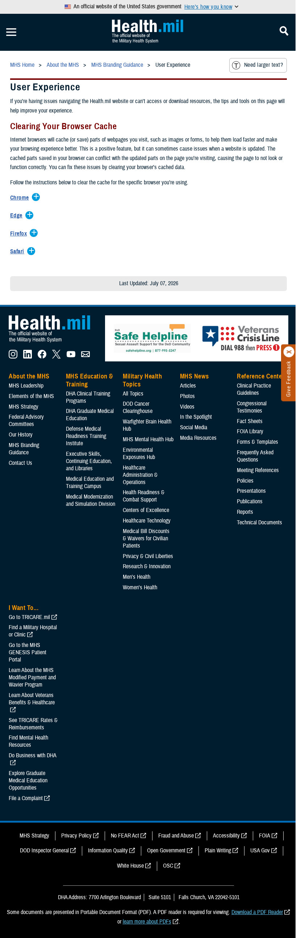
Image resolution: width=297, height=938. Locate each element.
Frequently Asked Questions (255, 456)
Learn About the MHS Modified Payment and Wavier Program (32, 677)
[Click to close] (289, 352)
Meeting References (258, 470)
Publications (250, 501)
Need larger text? (263, 65)
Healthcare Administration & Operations (140, 475)
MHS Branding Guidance (24, 449)
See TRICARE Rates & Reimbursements (33, 724)
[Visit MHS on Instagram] (13, 356)
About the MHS (29, 376)
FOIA (264, 835)
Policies (245, 480)
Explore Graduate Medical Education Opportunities (28, 780)
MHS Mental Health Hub (148, 439)
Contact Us (20, 463)
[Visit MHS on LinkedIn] (27, 356)
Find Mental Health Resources (28, 741)
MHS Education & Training (89, 380)
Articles (188, 385)
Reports (245, 512)
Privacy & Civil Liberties (148, 556)
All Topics (133, 393)
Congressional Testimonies (252, 407)
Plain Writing (218, 850)
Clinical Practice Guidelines (254, 389)
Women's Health (140, 587)
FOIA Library (250, 431)
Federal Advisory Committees (26, 420)
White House (130, 865)
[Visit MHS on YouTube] (71, 356)
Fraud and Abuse (176, 835)
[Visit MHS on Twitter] (56, 356)
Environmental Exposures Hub (139, 453)
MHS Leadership (26, 385)
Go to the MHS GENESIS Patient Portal (27, 652)
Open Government (166, 850)
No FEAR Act (125, 835)
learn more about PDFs (147, 921)
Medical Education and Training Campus (90, 482)
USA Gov (260, 850)
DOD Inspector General (44, 850)
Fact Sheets (250, 421)
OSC (168, 865)
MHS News (194, 376)
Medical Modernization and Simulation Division (90, 500)
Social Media (193, 427)
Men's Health (136, 577)
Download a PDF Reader (257, 912)
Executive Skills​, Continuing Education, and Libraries (89, 461)
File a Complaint (26, 798)
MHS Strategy (23, 406)
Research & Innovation (147, 566)
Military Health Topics (142, 380)
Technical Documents (259, 522)
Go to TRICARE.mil (29, 617)
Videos (187, 406)
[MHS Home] (54, 342)
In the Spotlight (196, 417)
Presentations (251, 491)
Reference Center (260, 376)
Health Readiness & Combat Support (143, 496)
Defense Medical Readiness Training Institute (86, 436)
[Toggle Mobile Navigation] (11, 32)
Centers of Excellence (146, 510)
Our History (21, 434)
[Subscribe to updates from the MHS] (85, 356)
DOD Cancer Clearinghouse (137, 407)
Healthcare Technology (147, 520)
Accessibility (226, 835)
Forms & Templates (257, 442)
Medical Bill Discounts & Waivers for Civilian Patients (146, 538)
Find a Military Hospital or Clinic (33, 631)
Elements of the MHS (31, 396)
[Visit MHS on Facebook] (42, 356)
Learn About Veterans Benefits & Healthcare (32, 699)
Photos (187, 396)
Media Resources (198, 438)
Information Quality (108, 850)
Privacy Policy (76, 835)
